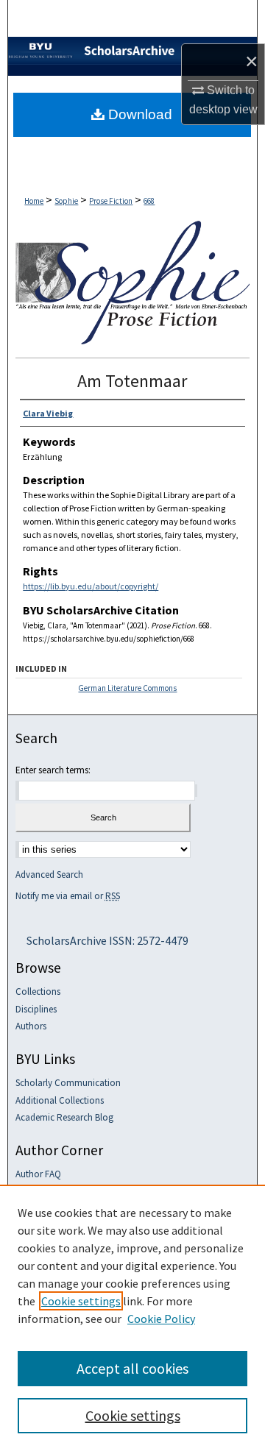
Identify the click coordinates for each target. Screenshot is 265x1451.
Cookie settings (81, 1301)
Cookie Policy (161, 1318)
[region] (132, 1318)
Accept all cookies (132, 1368)
